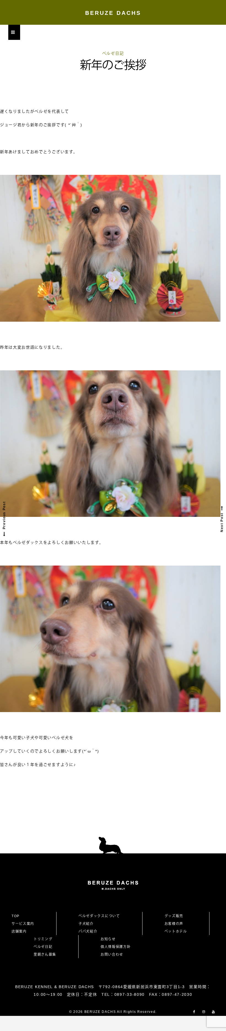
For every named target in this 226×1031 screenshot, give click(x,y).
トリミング (43, 939)
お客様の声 (174, 924)
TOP (16, 916)
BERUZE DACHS (113, 13)
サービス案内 (23, 924)
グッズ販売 (174, 916)
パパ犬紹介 (88, 931)
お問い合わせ (114, 954)
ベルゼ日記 (113, 53)
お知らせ (108, 939)
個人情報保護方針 (116, 947)
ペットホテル (176, 931)
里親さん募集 (45, 954)
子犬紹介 (86, 924)
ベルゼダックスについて (99, 916)
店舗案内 (19, 931)
